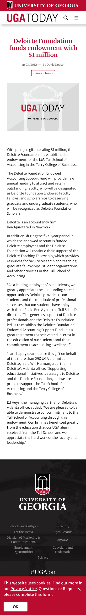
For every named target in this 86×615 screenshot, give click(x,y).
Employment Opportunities (23, 550)
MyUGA (62, 539)
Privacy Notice (24, 588)
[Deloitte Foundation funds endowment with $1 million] (43, 107)
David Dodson (56, 64)
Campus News (43, 73)
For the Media (23, 532)
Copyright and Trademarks (63, 550)
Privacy (43, 557)
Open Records (63, 532)
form (47, 594)
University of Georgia (43, 492)
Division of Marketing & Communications (23, 540)
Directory (62, 526)
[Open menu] (76, 18)
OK (15, 606)
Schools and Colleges (23, 526)
